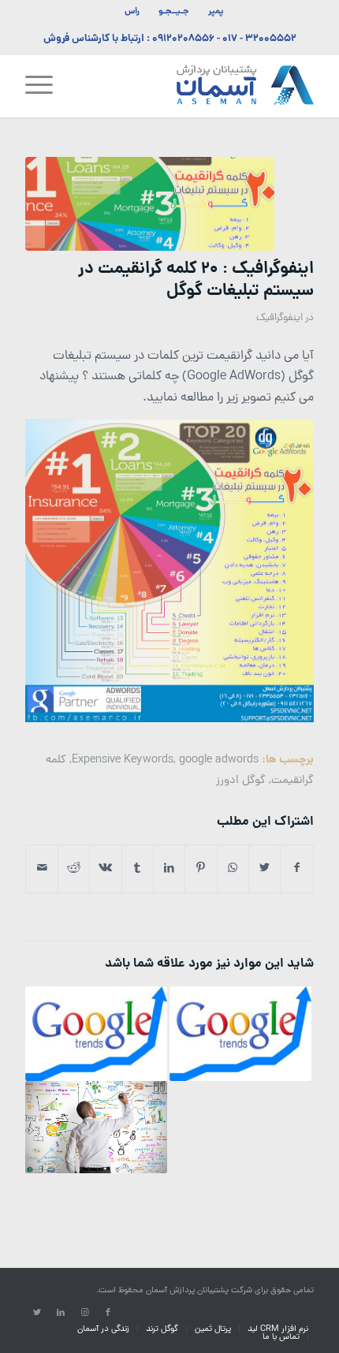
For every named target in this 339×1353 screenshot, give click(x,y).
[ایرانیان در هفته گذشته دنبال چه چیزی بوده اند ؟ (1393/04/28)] (96, 1033)
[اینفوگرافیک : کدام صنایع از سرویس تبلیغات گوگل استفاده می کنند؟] (96, 1127)
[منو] (44, 85)
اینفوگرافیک (279, 318)
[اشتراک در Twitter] (264, 868)
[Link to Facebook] (108, 1313)
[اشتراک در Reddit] (73, 868)
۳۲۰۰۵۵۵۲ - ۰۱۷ (259, 39)
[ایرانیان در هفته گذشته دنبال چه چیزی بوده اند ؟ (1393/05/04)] (240, 1033)
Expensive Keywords (122, 760)
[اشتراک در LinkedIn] (169, 868)
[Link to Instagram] (84, 1313)
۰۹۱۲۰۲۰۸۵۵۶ (183, 39)
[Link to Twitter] (37, 1313)
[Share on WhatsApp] (233, 868)
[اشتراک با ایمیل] (42, 868)
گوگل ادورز (241, 780)
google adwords (219, 760)
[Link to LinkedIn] (61, 1313)
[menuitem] (215, 12)
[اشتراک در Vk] (105, 868)
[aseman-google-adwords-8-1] (149, 204)
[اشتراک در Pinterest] (200, 868)
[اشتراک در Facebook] (296, 868)
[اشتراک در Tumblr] (137, 868)
